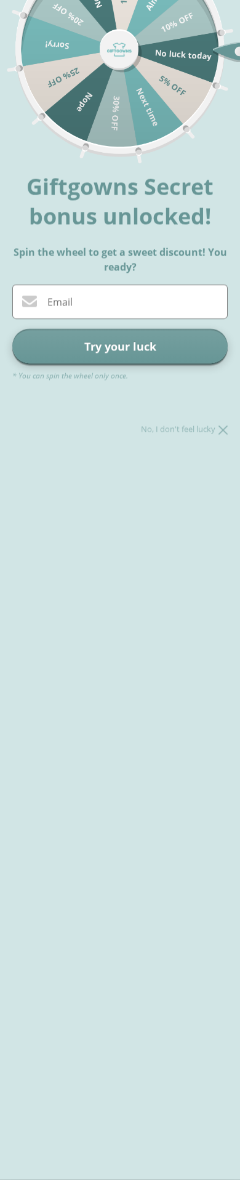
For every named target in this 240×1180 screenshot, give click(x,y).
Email (60, 302)
